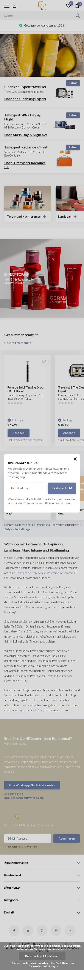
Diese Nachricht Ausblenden (42, 956)
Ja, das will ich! (62, 488)
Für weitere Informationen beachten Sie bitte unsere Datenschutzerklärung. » (43, 964)
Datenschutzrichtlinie (37, 503)
